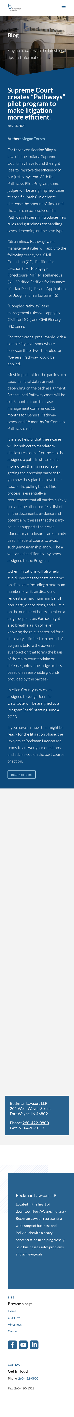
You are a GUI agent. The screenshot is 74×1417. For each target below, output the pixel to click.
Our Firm (14, 1317)
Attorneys (15, 1324)
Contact (13, 1331)
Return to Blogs (21, 774)
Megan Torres (33, 138)
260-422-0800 (35, 1122)
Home (12, 1311)
